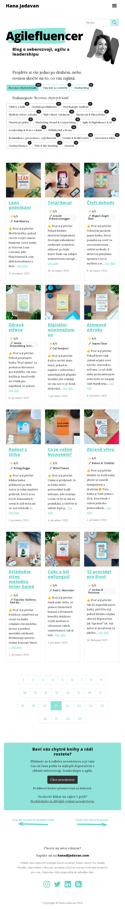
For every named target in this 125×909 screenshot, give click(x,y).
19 (33, 706)
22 (67, 706)
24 (90, 706)
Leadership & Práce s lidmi (26, 129)
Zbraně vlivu (100, 449)
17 (100, 693)
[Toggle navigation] (114, 5)
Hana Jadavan (22, 5)
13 (57, 693)
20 (45, 706)
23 (79, 706)
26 (45, 719)
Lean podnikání (20, 205)
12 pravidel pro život (99, 574)
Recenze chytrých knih (24, 87)
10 (24, 693)
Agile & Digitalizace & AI (98, 121)
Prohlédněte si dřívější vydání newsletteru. (62, 801)
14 (67, 693)
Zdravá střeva (16, 327)
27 (56, 719)
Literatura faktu (106, 137)
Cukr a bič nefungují (59, 574)
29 (79, 719)
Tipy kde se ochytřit (56, 87)
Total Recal (60, 202)
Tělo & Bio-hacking (47, 144)
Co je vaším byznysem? (60, 451)
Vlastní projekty (20, 121)
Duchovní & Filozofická (91, 113)
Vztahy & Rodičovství (77, 137)
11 (35, 693)
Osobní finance (19, 144)
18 (22, 706)
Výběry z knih (18, 106)
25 (102, 706)
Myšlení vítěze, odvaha (24, 113)
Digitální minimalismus (61, 329)
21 (56, 706)
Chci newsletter (62, 780)
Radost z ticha (18, 451)
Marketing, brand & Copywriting (56, 121)
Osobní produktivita (45, 106)
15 (78, 693)
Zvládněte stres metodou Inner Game (21, 579)
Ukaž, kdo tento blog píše (91, 819)
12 (46, 693)
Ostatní (70, 144)
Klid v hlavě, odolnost (57, 113)
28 (68, 719)
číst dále (22, 266)
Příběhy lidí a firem (61, 129)
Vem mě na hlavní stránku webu (33, 819)
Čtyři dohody (100, 202)
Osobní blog (82, 87)
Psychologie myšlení (76, 106)
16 (89, 693)
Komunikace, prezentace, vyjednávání (33, 137)
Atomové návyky (96, 327)
